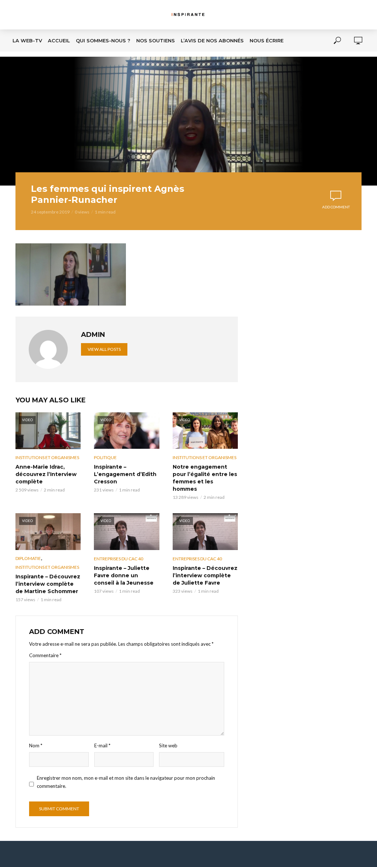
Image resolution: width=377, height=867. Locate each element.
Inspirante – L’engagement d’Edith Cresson (125, 474)
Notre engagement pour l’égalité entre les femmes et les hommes (205, 478)
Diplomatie (28, 558)
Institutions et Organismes (47, 457)
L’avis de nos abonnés (212, 40)
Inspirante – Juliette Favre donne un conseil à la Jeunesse (124, 575)
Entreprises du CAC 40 (118, 558)
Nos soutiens (155, 40)
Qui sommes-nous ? (103, 40)
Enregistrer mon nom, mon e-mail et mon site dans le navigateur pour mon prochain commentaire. (126, 782)
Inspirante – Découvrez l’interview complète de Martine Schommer (47, 584)
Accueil (59, 40)
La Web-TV (27, 40)
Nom (35, 745)
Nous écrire (266, 40)
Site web (168, 745)
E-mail (102, 745)
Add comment (336, 207)
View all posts (104, 349)
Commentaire (45, 655)
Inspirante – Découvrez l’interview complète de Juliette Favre (205, 575)
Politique (105, 457)
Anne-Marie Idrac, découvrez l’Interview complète (46, 474)
